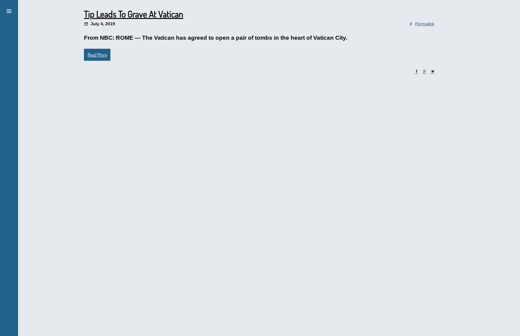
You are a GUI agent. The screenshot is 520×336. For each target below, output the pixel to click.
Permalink (424, 23)
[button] (9, 10)
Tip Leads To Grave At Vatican (133, 14)
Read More (97, 55)
